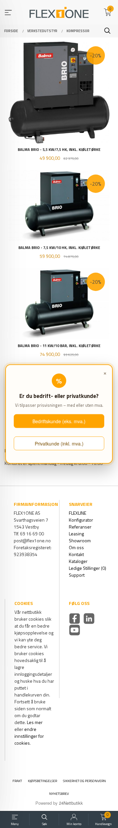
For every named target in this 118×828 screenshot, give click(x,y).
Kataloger (78, 561)
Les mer (35, 722)
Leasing (76, 533)
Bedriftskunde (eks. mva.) (59, 421)
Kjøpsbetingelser (42, 780)
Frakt (17, 780)
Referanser (80, 526)
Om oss (76, 547)
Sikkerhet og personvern (84, 780)
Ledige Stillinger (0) (87, 568)
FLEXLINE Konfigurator (81, 516)
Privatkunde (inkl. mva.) (59, 443)
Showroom (80, 540)
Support (77, 574)
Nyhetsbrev (59, 793)
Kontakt (76, 554)
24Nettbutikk (71, 803)
